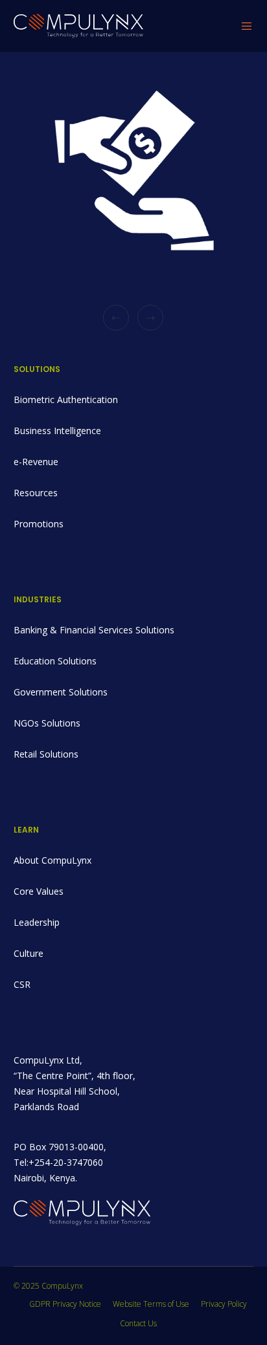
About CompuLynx (52, 860)
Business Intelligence (57, 430)
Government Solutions (61, 692)
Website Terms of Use (151, 1303)
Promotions (39, 524)
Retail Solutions (46, 754)
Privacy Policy (224, 1303)
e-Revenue (36, 461)
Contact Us (138, 1323)
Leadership (37, 922)
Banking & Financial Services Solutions (94, 630)
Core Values (39, 891)
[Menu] (243, 26)
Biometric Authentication (66, 399)
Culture (28, 953)
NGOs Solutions (47, 723)
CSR (22, 984)
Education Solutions (55, 661)
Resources (36, 493)
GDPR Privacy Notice (65, 1303)
